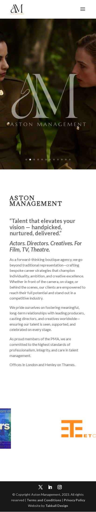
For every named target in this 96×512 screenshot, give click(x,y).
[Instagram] (60, 487)
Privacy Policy (74, 500)
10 (62, 159)
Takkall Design (56, 506)
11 (66, 159)
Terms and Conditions (44, 500)
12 (70, 159)
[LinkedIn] (50, 487)
